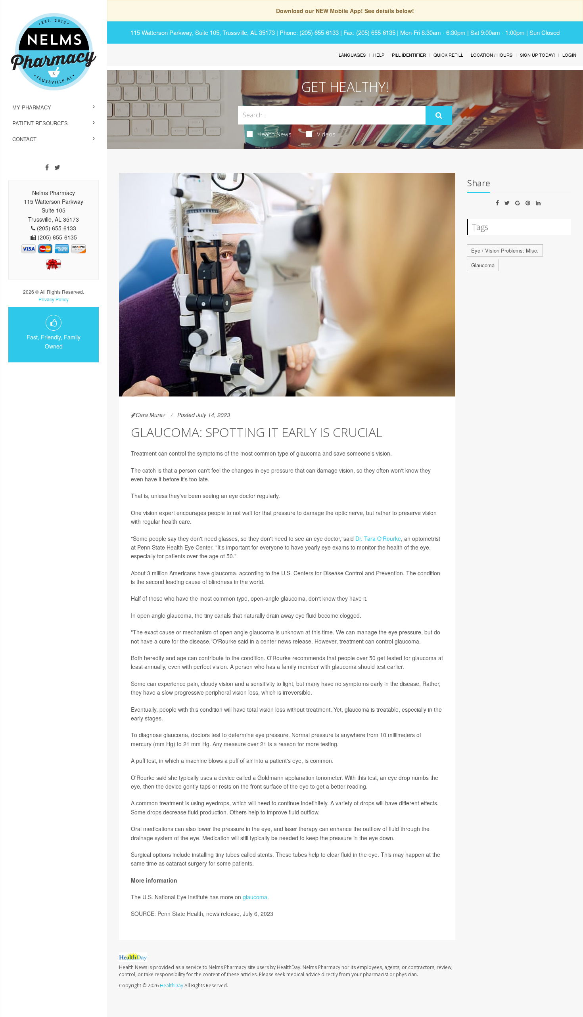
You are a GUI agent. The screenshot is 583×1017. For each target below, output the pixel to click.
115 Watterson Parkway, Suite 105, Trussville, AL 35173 (202, 32)
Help (378, 55)
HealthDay (171, 985)
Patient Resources (40, 123)
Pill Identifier (409, 55)
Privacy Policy (53, 299)
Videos (326, 134)
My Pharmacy (31, 107)
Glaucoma (483, 265)
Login (569, 55)
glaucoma (255, 897)
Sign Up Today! (537, 55)
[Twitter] (57, 167)
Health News (274, 134)
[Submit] (439, 115)
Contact (24, 139)
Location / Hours (491, 55)
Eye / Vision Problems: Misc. (505, 250)
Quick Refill (448, 55)
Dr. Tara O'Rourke (378, 538)
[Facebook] (47, 167)
